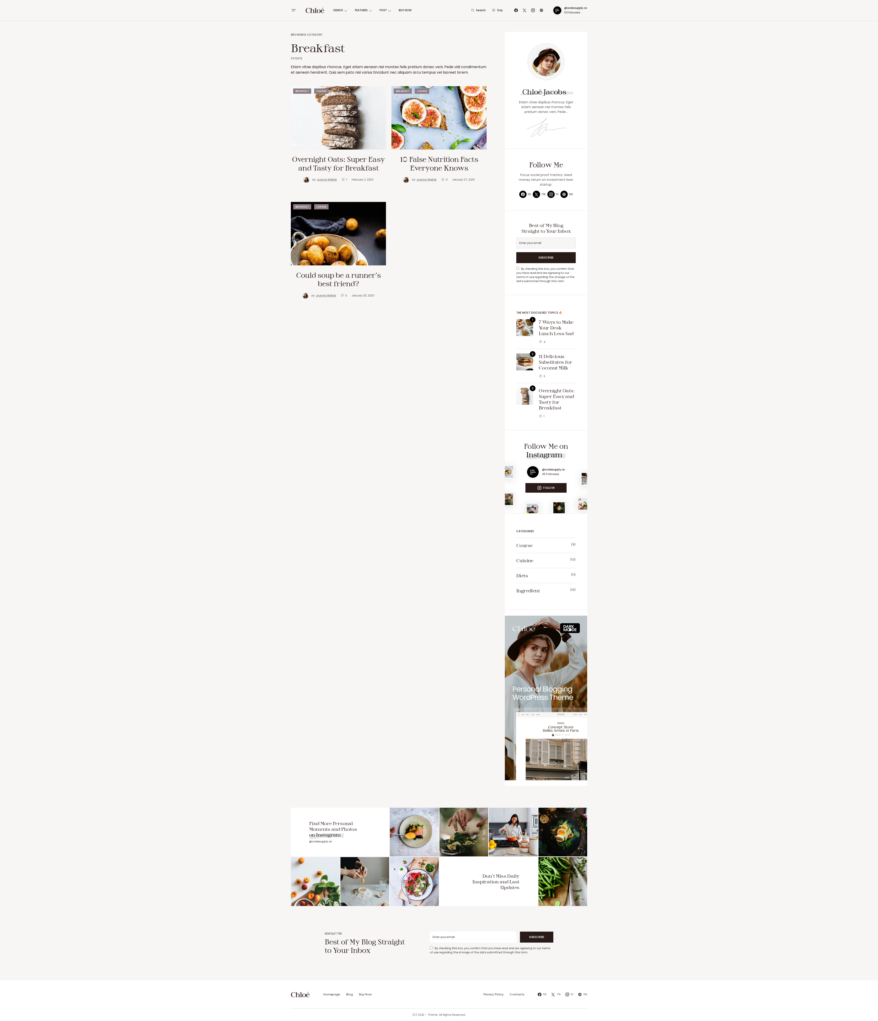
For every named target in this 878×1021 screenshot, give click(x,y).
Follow (548, 488)
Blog (349, 994)
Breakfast (302, 91)
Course (321, 91)
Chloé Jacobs (544, 92)
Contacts (517, 994)
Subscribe (546, 257)
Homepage (331, 994)
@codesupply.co (575, 8)
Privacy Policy (493, 994)
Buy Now (365, 994)
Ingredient (528, 590)
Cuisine (524, 560)
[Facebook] (516, 10)
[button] (293, 10)
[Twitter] (524, 10)
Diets (522, 575)
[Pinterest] (541, 10)
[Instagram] (533, 10)
